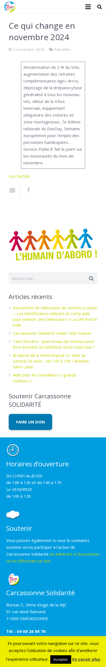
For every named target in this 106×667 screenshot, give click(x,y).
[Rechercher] (99, 7)
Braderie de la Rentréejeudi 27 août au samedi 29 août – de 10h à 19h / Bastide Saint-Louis (51, 360)
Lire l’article (19, 176)
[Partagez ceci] (26, 190)
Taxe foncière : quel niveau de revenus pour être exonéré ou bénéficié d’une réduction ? (54, 344)
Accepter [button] (61, 659)
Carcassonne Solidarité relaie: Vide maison (52, 333)
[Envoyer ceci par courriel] (15, 190)
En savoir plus (86, 659)
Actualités (62, 49)
